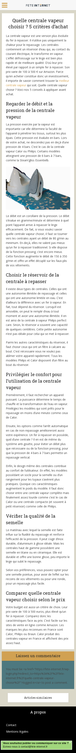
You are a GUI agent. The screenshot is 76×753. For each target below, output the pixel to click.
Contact (11, 725)
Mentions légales (17, 731)
